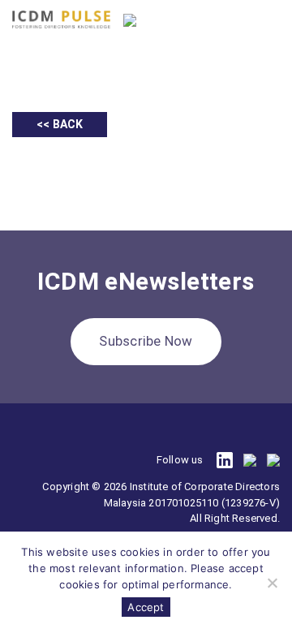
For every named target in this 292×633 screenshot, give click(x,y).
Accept (145, 607)
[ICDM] (61, 19)
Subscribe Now (145, 341)
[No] (272, 583)
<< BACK (59, 124)
